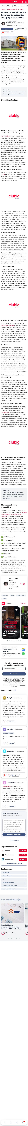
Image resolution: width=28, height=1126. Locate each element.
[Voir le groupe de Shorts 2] (9, 641)
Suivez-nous (7, 29)
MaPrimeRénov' (5, 136)
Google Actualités (7, 649)
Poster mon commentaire (14, 834)
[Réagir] (7, 32)
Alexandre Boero (12, 21)
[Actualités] (5, 1122)
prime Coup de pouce (7, 325)
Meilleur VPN (6, 6)
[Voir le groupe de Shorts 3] (11, 641)
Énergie (20, 9)
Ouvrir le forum (15, 840)
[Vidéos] (11, 1122)
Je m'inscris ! (14, 673)
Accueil (3, 9)
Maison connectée (12, 9)
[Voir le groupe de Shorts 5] (15, 641)
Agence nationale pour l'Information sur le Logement (14, 514)
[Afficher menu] (2, 1)
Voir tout (23, 603)
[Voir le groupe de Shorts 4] (13, 641)
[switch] (23, 2)
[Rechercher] (4, 2)
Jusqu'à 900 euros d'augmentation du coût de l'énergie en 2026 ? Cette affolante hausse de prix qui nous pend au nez (12, 929)
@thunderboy (7, 786)
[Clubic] (14, 2)
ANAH (3, 174)
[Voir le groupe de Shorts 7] (19, 641)
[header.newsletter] (7, 2)
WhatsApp (5, 651)
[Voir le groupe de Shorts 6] (17, 641)
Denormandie (5, 412)
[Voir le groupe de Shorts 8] (20, 641)
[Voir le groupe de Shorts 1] (7, 641)
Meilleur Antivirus (19, 6)
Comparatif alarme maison (14, 863)
